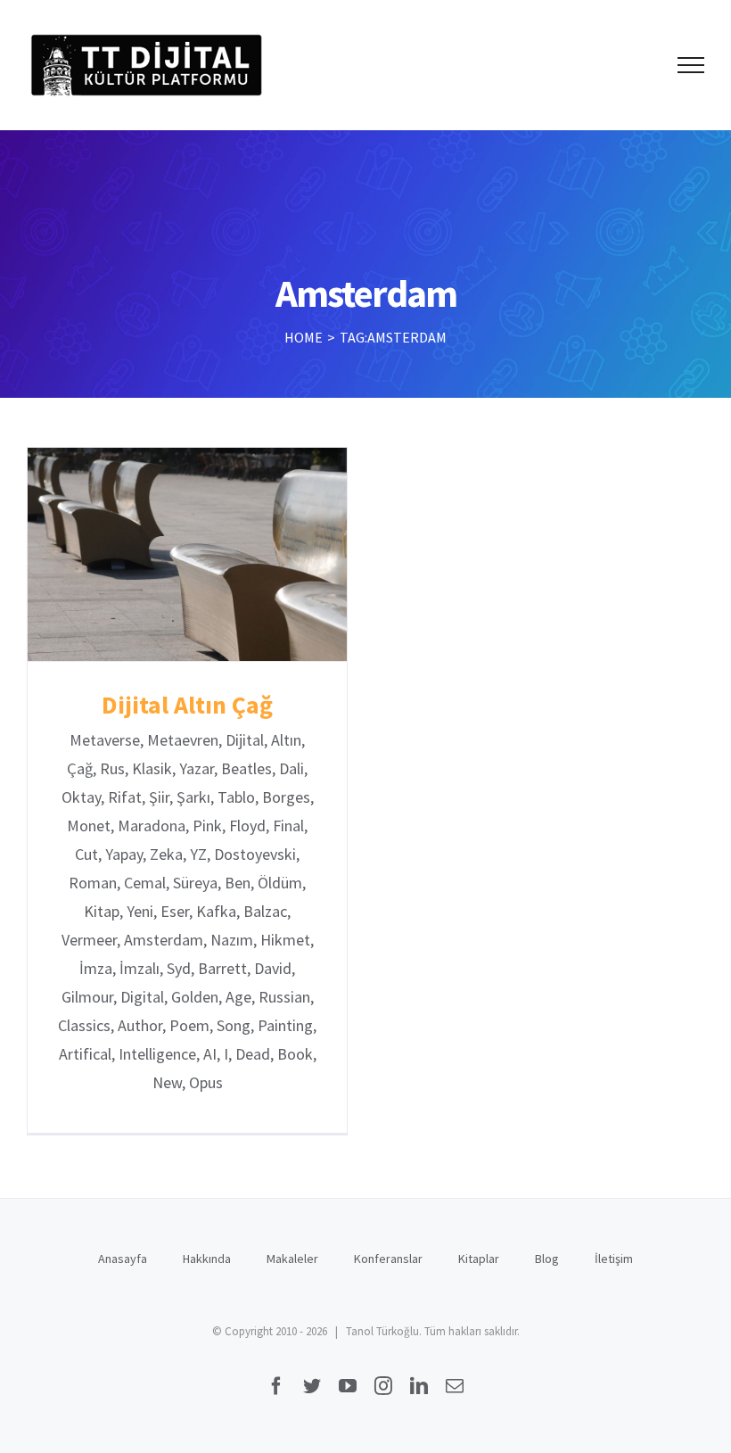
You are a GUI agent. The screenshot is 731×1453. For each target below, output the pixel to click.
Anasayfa (122, 1259)
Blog (547, 1259)
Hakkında (207, 1259)
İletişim (614, 1259)
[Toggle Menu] (691, 65)
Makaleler (292, 1259)
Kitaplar (478, 1259)
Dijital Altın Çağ (187, 554)
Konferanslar (388, 1259)
